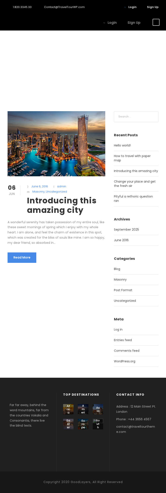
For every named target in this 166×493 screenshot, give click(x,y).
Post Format (123, 290)
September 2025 (126, 229)
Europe (83, 424)
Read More (21, 257)
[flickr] (110, 7)
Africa (68, 409)
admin (61, 186)
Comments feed (126, 350)
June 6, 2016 (39, 186)
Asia (98, 409)
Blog (117, 269)
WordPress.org (124, 361)
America (83, 411)
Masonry (38, 191)
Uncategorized (56, 191)
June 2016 (121, 240)
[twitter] (116, 7)
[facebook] (103, 7)
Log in (118, 329)
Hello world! (122, 145)
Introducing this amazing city (62, 205)
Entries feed (123, 340)
